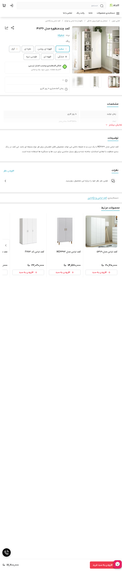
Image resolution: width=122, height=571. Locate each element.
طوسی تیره (31, 56)
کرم (13, 48)
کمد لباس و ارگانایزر (52, 21)
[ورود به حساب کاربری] (12, 5)
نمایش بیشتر (115, 124)
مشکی (61, 56)
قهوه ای (47, 56)
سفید (61, 48)
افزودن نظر (9, 170)
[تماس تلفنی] (6, 552)
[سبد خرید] (4, 5)
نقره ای (27, 48)
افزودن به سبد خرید (103, 565)
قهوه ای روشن (45, 48)
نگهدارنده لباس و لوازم (74, 21)
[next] (5, 245)
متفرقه (61, 35)
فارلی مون (116, 21)
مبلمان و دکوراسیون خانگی (97, 21)
